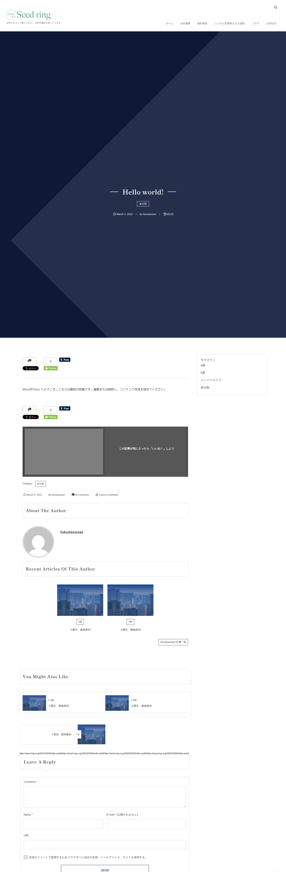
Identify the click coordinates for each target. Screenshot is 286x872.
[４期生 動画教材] (130, 600)
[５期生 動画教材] (80, 600)
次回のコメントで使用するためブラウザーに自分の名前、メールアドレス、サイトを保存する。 (88, 857)
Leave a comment (108, 495)
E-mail (110, 814)
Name (27, 814)
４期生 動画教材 (130, 629)
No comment (82, 495)
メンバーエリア (211, 380)
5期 (80, 622)
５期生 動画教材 (80, 629)
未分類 (143, 203)
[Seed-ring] (28, 14)
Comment (29, 781)
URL (26, 835)
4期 (130, 622)
